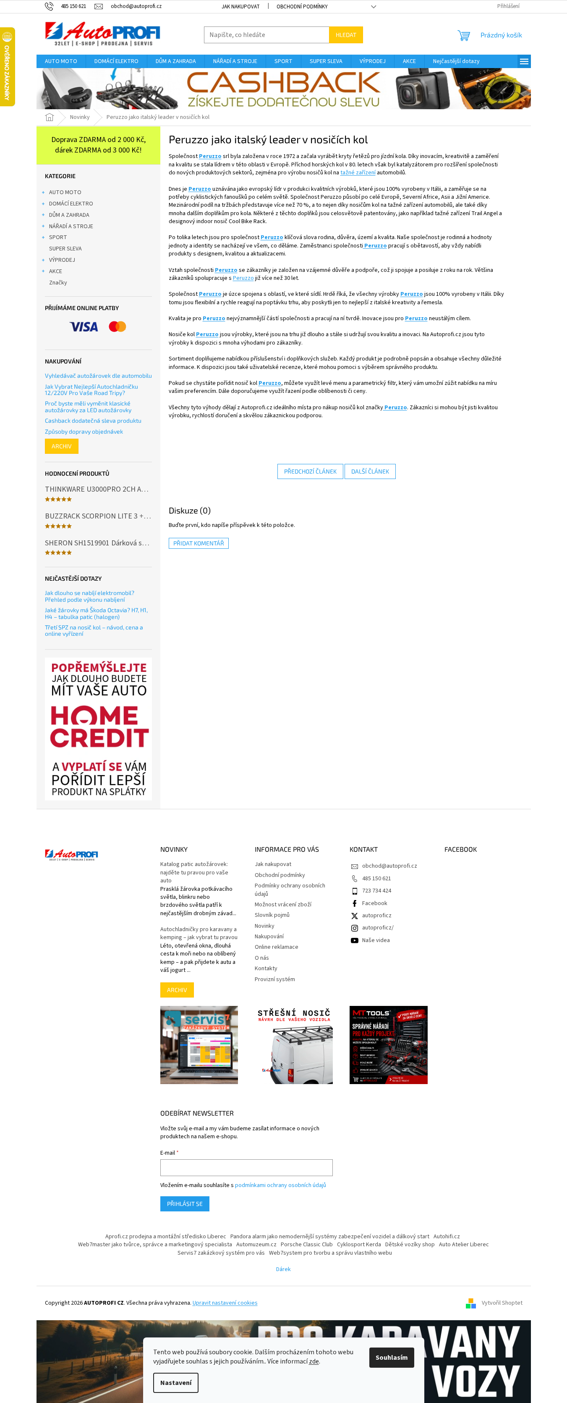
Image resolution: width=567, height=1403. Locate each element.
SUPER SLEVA (65, 249)
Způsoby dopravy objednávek (84, 431)
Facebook (374, 903)
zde (314, 1361)
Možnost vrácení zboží (283, 904)
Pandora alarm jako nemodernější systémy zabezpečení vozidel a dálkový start (329, 1236)
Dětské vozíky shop (410, 1244)
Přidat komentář (198, 543)
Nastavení (175, 1382)
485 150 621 (376, 878)
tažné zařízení (358, 172)
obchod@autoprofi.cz (389, 866)
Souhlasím (392, 1357)
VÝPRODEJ (62, 260)
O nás (262, 958)
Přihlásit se (185, 1203)
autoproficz (377, 915)
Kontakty (266, 968)
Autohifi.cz (447, 1236)
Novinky (264, 926)
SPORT (58, 237)
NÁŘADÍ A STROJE (71, 226)
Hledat (346, 34)
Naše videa (376, 940)
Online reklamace (276, 947)
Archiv (62, 446)
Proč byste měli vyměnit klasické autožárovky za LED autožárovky (88, 406)
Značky (58, 283)
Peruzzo (210, 156)
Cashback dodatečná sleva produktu (93, 420)
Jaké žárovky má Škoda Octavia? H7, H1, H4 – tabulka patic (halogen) (96, 613)
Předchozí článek (310, 471)
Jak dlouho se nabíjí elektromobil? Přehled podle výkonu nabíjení (89, 596)
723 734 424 (376, 891)
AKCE (55, 271)
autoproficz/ (378, 928)
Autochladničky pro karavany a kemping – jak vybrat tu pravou (199, 934)
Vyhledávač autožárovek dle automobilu (98, 375)
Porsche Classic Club (307, 1244)
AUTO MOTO (65, 192)
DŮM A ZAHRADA (69, 215)
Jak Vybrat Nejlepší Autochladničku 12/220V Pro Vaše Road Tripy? (91, 389)
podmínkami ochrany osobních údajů (280, 1185)
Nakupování (269, 936)
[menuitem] (61, 61)
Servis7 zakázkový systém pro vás (221, 1253)
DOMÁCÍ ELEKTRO (71, 204)
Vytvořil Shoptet (502, 1303)
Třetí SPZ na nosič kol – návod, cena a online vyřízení (94, 630)
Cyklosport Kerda (359, 1244)
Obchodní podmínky (302, 7)
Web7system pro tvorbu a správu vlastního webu (330, 1253)
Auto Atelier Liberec (464, 1244)
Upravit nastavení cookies (225, 1303)
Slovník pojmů (272, 915)
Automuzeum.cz (256, 1244)
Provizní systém (275, 979)
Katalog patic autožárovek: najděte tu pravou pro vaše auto (194, 873)
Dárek (283, 1269)
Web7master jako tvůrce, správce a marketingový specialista (155, 1244)
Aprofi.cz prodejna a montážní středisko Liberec (165, 1236)
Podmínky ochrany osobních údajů (290, 890)
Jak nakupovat (241, 7)
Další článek (370, 471)
